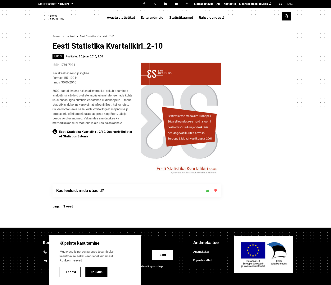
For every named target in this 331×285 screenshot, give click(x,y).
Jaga (56, 206)
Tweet (68, 206)
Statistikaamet (181, 18)
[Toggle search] (286, 16)
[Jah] (208, 190)
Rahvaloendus (210, 18)
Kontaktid (230, 3)
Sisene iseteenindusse (253, 3)
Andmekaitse (201, 251)
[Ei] (215, 190)
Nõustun (96, 272)
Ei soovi (70, 272)
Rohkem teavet (71, 260)
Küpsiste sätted (202, 260)
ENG (290, 3)
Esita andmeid (152, 18)
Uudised (70, 36)
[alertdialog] (95, 260)
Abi (218, 3)
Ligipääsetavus (203, 3)
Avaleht (56, 36)
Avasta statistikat (121, 18)
